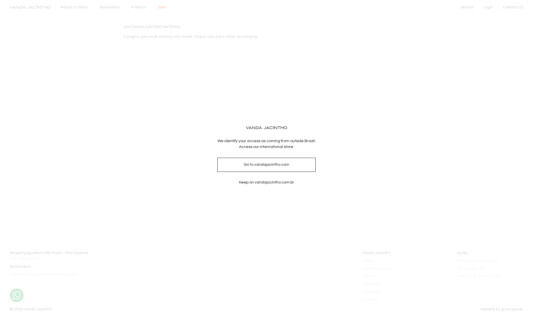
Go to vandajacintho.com (266, 165)
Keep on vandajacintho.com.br (266, 182)
